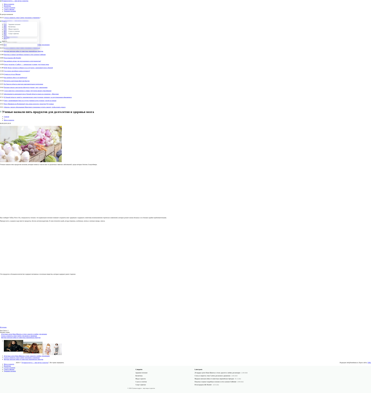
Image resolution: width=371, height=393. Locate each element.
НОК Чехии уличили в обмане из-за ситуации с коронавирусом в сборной (28, 68)
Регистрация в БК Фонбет (12, 58)
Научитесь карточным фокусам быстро (17, 81)
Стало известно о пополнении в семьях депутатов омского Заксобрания (27, 91)
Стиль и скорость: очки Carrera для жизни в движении (22, 17)
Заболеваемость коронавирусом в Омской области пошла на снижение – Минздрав (31, 94)
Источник (3, 327)
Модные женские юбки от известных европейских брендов (23, 51)
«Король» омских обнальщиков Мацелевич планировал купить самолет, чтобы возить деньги (35, 107)
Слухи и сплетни (9, 7)
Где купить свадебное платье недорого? (17, 71)
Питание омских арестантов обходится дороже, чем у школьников (25, 87)
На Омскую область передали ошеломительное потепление (23, 84)
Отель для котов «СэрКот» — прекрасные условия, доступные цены (26, 64)
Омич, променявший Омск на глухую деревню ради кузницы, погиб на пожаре (30, 100)
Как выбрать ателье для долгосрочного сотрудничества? (22, 61)
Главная (6, 116)
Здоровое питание (10, 11)
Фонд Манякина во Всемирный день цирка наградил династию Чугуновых (29, 104)
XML (369, 362)
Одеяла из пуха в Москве (12, 74)
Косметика (7, 6)
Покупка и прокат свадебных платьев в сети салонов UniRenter (25, 54)
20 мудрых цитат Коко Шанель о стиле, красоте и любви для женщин (24, 334)
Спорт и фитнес (9, 9)
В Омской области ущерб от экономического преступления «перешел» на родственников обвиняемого (38, 97)
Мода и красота (9, 4)
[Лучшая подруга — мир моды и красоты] (14, 1)
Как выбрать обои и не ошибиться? (15, 77)
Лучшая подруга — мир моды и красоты (35, 362)
